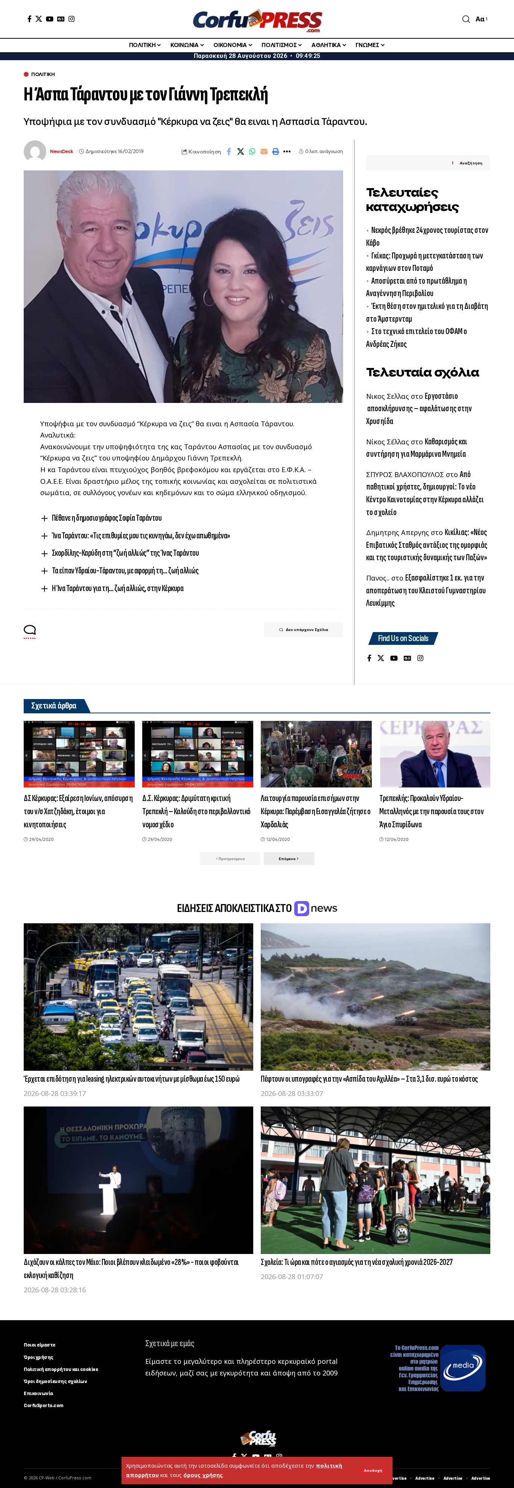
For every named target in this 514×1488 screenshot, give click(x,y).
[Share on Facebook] (229, 152)
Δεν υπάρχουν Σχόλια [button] (307, 629)
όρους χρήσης (203, 1475)
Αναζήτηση (471, 163)
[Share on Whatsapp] (252, 152)
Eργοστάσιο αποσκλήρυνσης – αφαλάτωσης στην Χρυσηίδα (419, 409)
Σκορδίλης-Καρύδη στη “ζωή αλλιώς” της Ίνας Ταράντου (125, 552)
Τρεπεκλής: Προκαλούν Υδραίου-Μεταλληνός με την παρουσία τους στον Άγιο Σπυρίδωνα (431, 811)
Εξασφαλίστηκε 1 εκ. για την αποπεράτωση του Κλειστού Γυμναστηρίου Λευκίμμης (426, 590)
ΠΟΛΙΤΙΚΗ (43, 74)
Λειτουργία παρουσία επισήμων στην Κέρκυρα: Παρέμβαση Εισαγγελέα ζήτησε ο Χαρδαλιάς (315, 811)
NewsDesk (61, 151)
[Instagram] (71, 18)
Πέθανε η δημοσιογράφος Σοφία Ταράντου (107, 517)
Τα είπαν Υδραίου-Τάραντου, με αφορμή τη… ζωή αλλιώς (125, 570)
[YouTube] (49, 18)
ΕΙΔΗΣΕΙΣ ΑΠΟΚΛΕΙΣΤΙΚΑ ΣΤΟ (235, 908)
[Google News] (61, 18)
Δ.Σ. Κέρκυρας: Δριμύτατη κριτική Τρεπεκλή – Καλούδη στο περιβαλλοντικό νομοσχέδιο (196, 811)
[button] (373, 1470)
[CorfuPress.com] (257, 19)
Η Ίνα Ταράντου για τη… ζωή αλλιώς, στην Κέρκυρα (118, 588)
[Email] (264, 152)
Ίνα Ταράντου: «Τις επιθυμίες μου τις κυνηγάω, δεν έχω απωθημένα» (141, 535)
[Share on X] (240, 152)
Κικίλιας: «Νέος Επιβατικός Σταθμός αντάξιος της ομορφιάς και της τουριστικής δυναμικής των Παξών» (426, 545)
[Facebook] (29, 18)
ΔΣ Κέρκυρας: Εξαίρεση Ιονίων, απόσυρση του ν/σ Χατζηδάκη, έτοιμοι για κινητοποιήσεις (78, 811)
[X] (38, 18)
